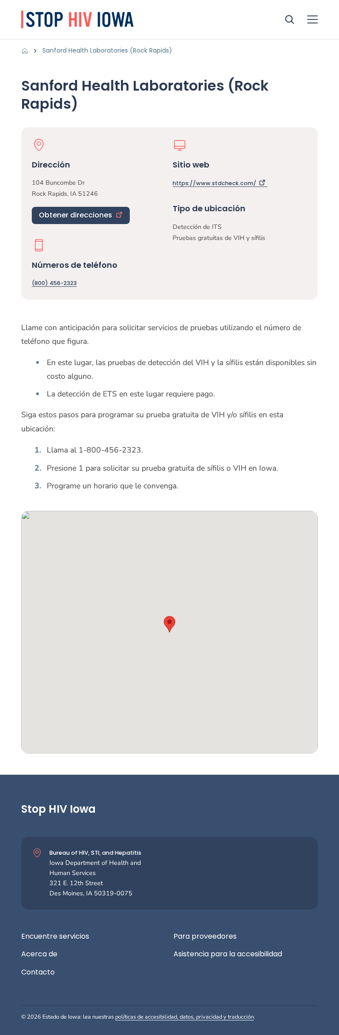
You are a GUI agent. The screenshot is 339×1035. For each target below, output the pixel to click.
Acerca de (39, 954)
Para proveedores (205, 936)
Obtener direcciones (75, 215)
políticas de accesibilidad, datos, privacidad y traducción (184, 1016)
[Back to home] (27, 51)
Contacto (38, 972)
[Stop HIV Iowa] (78, 19)
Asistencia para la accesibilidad (227, 954)
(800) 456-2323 (54, 283)
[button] (169, 624)
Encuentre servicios (55, 936)
